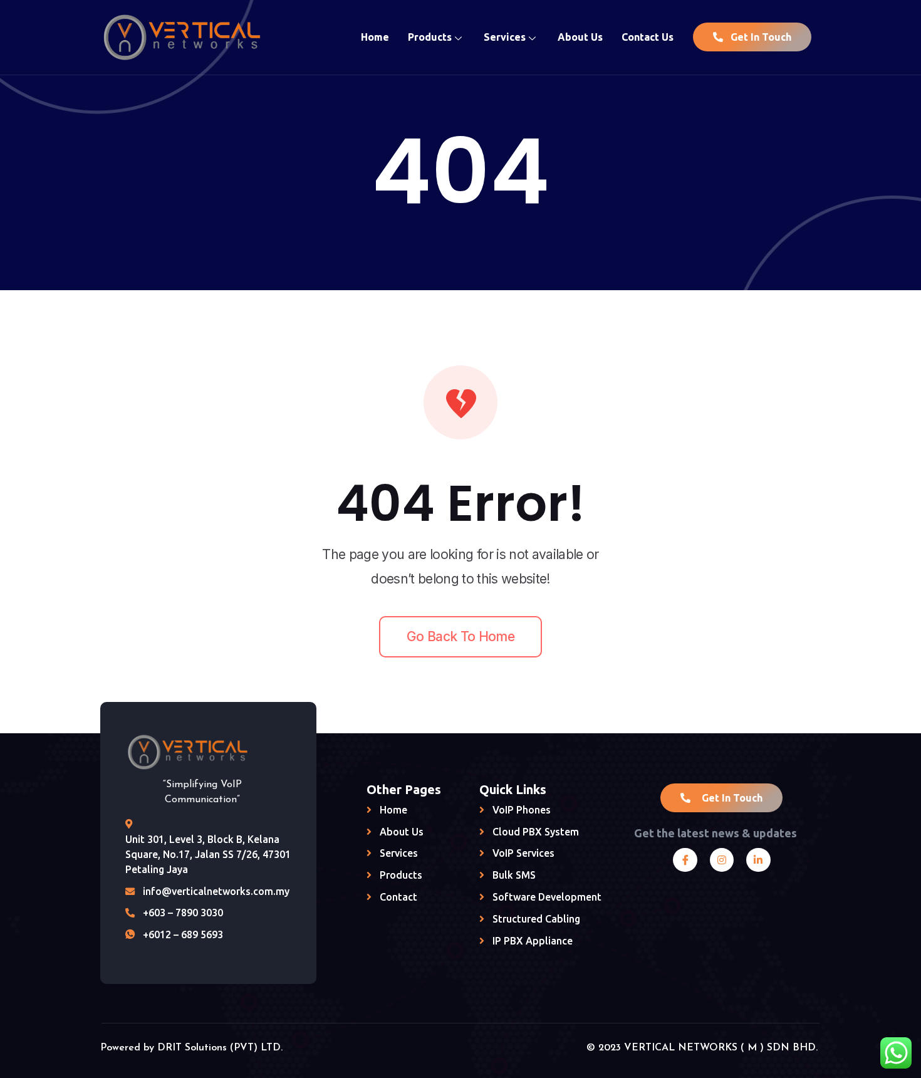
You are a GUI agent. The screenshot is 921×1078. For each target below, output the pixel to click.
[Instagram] (722, 860)
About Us (580, 37)
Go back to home (460, 636)
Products (430, 37)
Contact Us (648, 37)
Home (375, 37)
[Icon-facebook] (685, 860)
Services (505, 37)
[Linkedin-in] (758, 860)
